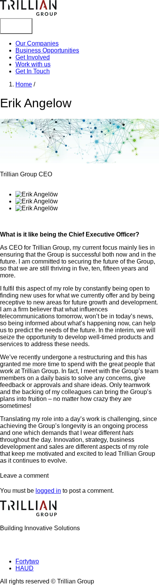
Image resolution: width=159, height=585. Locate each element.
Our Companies (37, 43)
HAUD (24, 568)
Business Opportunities (47, 50)
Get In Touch (32, 71)
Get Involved (32, 57)
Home (23, 84)
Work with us (33, 64)
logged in (48, 490)
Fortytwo (27, 561)
